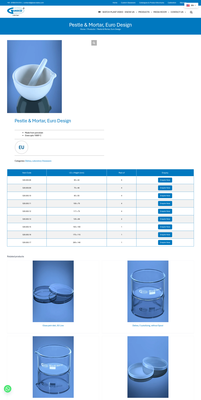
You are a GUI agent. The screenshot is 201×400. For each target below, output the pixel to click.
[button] (191, 12)
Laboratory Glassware (41, 161)
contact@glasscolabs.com (34, 3)
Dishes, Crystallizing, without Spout (147, 325)
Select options (48, 292)
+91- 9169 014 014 (14, 3)
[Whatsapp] (7, 388)
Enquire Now (165, 180)
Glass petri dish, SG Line (53, 325)
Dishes (28, 161)
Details (62, 292)
